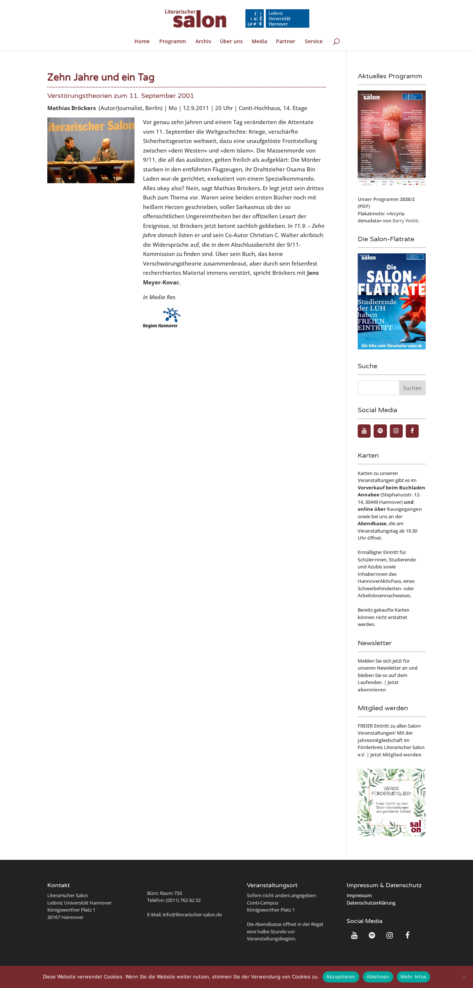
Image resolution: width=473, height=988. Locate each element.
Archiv (203, 42)
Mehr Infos (414, 977)
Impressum (359, 895)
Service (314, 42)
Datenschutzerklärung (371, 902)
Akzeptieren (340, 977)
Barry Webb (405, 220)
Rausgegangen (404, 509)
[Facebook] (412, 431)
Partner (285, 42)
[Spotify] (380, 431)
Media (259, 42)
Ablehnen (378, 977)
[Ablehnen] (463, 977)
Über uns (231, 42)
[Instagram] (396, 431)
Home (142, 42)
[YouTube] (364, 431)
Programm (172, 42)
